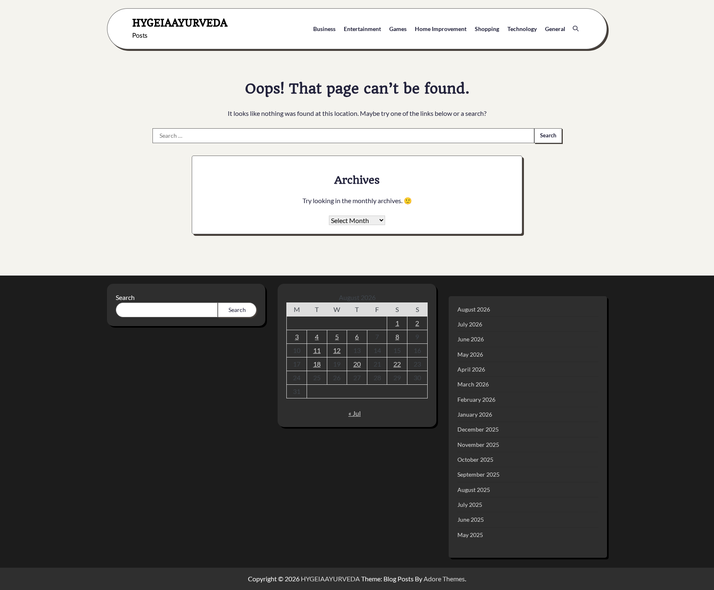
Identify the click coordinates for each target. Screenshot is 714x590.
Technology (522, 28)
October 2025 (475, 459)
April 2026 (471, 369)
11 (317, 350)
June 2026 (470, 339)
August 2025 (473, 489)
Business (324, 28)
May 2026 (470, 354)
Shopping (487, 28)
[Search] (575, 28)
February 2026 (476, 399)
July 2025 (469, 504)
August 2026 (473, 309)
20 (357, 364)
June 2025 (470, 519)
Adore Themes (444, 579)
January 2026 (474, 414)
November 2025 (478, 444)
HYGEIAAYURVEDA (179, 22)
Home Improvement (440, 28)
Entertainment (362, 28)
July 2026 (469, 324)
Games (398, 28)
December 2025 (478, 429)
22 (397, 364)
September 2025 (478, 474)
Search (125, 297)
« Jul (354, 413)
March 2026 (473, 384)
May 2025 (470, 534)
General (555, 28)
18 (317, 364)
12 (336, 350)
